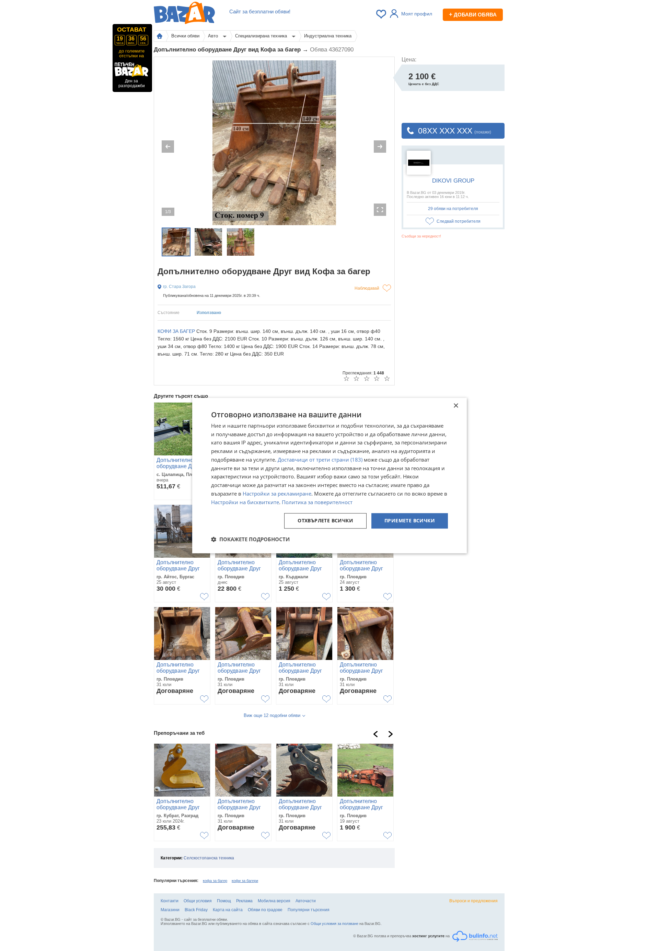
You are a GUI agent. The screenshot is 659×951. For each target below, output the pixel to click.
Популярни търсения (309, 909)
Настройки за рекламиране (277, 493)
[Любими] (381, 14)
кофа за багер (215, 881)
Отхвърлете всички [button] (325, 521)
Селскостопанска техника (209, 858)
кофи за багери (245, 881)
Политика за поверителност (317, 502)
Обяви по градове (265, 909)
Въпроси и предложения (473, 900)
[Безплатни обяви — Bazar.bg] (184, 14)
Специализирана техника (261, 35)
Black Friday (196, 909)
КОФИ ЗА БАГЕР (176, 331)
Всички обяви (185, 35)
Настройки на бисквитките (245, 502)
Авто (213, 35)
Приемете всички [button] (409, 521)
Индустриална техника (327, 35)
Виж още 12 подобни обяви (272, 715)
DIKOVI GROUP (453, 180)
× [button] (455, 405)
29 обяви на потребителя (453, 208)
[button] (250, 539)
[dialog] (329, 476)
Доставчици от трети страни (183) (320, 459)
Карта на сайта (228, 909)
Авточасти (306, 900)
